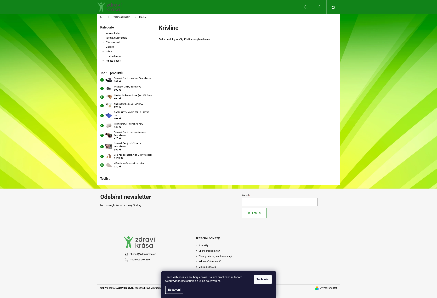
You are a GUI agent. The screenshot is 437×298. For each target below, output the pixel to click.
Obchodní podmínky (209, 250)
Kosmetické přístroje (116, 37)
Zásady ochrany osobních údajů (215, 256)
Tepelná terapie (113, 56)
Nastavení (174, 289)
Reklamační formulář (209, 261)
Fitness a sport (113, 60)
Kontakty (203, 245)
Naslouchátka (112, 33)
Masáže (109, 46)
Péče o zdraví (112, 42)
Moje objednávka (207, 267)
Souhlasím (262, 279)
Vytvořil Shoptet (328, 288)
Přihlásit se (254, 213)
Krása (108, 51)
